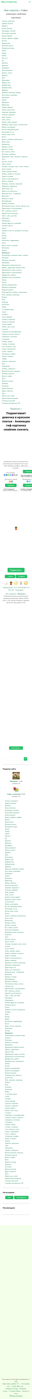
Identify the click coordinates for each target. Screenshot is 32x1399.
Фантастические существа (11, 371)
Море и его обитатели (9, 191)
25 (11, 590)
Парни (4, 238)
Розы (3, 299)
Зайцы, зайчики (7, 107)
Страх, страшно (7, 351)
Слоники (5, 329)
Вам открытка (9, 2)
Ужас (3, 364)
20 (22, 587)
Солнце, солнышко (8, 344)
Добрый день (6, 85)
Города (4, 53)
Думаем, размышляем (9, 285)
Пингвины (5, 248)
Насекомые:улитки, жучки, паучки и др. (15, 206)
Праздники (5, 262)
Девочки (5, 63)
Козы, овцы (6, 142)
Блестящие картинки (9, 33)
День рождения (7, 70)
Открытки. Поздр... (12, 1389)
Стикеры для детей (8, 401)
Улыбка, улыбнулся (8, 369)
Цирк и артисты (7, 391)
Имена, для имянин (8, 127)
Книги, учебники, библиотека (12, 139)
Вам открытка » (12, 10)
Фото (3, 378)
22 (27, 587)
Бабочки (5, 26)
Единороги (5, 97)
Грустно (4, 58)
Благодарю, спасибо (8, 31)
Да (3, 60)
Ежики (4, 100)
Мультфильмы (7, 201)
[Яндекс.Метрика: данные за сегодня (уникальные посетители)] (16, 1396)
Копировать (10, 485)
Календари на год (8, 132)
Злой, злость (6, 120)
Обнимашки (6, 221)
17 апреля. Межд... (15, 1391)
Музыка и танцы (7, 198)
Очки (4, 233)
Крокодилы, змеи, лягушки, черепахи (15, 156)
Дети (3, 78)
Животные (5, 105)
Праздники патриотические (11, 265)
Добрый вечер (7, 87)
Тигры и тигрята (7, 356)
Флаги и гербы (7, 376)
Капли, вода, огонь (8, 134)
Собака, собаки (7, 341)
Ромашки (5, 302)
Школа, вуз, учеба (8, 396)
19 (20, 587)
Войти (9, 1197)
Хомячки (5, 383)
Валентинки (6, 43)
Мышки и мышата (8, 203)
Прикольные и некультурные (12, 208)
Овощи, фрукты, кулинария (11, 223)
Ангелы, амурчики (8, 21)
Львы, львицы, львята (9, 171)
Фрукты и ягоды (7, 381)
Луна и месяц (6, 169)
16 (14, 587)
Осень (4, 228)
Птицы (4, 280)
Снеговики (5, 339)
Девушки (5, 65)
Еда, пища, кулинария (9, 95)
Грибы (4, 55)
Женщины (5, 102)
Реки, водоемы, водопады (10, 295)
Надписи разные (7, 290)
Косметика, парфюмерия (10, 240)
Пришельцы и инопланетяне (12, 272)
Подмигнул (6, 253)
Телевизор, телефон (8, 354)
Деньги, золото (7, 73)
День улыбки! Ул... (13, 1384)
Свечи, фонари (7, 317)
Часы (3, 393)
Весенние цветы (7, 46)
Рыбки (4, 307)
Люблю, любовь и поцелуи (11, 174)
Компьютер (6, 144)
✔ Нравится (21, 576)
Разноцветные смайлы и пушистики (14, 292)
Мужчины (5, 196)
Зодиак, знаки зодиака (9, 122)
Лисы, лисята (6, 164)
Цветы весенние (7, 388)
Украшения (6, 366)
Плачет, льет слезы (8, 327)
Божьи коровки (7, 36)
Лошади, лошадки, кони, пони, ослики (15, 166)
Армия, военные (7, 23)
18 (18, 587)
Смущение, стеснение (9, 336)
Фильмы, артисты (8, 373)
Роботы (4, 297)
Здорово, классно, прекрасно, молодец (15, 230)
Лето (3, 159)
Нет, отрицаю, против (9, 211)
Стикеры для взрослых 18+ (11, 403)
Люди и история (7, 176)
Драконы (5, 90)
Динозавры (6, 80)
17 (16, 587)
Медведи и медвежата (9, 186)
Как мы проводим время (10, 129)
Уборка (4, 359)
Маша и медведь (7, 181)
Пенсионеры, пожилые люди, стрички (15, 255)
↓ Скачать (10, 576)
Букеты (4, 41)
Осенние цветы (7, 226)
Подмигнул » (16, 409)
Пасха (4, 243)
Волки (4, 51)
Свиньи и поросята (8, 319)
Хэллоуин (5, 386)
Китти (4, 137)
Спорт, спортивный (8, 349)
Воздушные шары (8, 48)
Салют (4, 312)
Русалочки (5, 304)
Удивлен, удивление (9, 361)
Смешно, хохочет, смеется (11, 334)
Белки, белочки (7, 28)
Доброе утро (6, 83)
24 (9, 590)
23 (29, 587)
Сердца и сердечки (8, 322)
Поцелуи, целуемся (8, 260)
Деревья (4, 75)
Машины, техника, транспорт (12, 184)
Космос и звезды (7, 149)
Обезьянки (5, 218)
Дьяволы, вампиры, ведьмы (11, 92)
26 (13, 590)
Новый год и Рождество (10, 213)
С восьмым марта (8, 309)
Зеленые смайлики (8, 115)
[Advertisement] (17, 445)
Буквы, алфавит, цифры (10, 38)
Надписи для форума (9, 287)
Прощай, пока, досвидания (11, 277)
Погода (4, 250)
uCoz (16, 1393)
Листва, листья (7, 161)
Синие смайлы (7, 324)
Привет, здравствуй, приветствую (13, 267)
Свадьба (4, 314)
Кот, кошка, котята (8, 152)
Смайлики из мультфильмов (11, 332)
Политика (5, 258)
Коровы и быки (7, 147)
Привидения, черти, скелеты (12, 270)
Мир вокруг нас (7, 189)
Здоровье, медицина (9, 112)
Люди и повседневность (10, 179)
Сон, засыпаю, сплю (9, 346)
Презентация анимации (10, 398)
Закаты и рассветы (8, 110)
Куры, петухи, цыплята (10, 245)
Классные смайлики (9, 154)
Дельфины (5, 68)
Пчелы (4, 282)
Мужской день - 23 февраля (11, 193)
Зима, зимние (6, 117)
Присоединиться (21, 1197)
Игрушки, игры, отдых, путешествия (14, 124)
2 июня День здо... (18, 1386)
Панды (4, 235)
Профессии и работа (9, 275)
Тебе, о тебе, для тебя (9, 216)
